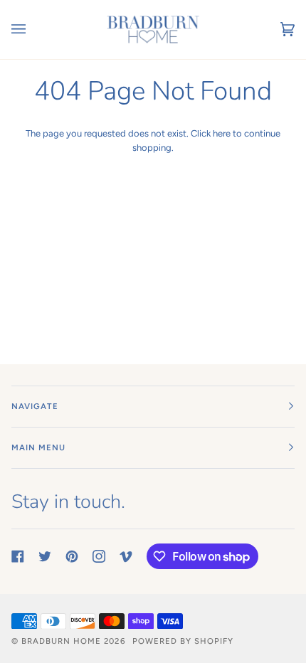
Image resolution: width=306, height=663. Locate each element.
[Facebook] (17, 556)
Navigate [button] (34, 406)
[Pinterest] (71, 556)
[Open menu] (32, 29)
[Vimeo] (126, 556)
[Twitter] (44, 556)
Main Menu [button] (38, 447)
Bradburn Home (61, 641)
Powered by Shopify (182, 641)
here (222, 133)
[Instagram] (99, 556)
